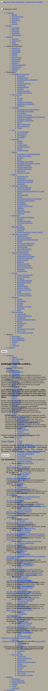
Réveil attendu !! (12, 467)
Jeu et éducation (23, 474)
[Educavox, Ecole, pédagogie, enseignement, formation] (22, 2)
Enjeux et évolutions (24, 458)
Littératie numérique (24, 512)
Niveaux (9, 677)
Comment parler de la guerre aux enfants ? (21, 489)
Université (15, 688)
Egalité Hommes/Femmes (26, 662)
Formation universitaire (25, 463)
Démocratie (21, 660)
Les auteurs (10, 690)
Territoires (15, 640)
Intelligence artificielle (25, 601)
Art (18, 439)
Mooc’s (19, 465)
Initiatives (20, 432)
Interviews (15, 361)
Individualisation (23, 430)
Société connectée (24, 636)
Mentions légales (9, 641)
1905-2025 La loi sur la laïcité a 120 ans (20, 627)
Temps (19, 567)
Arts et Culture (17, 437)
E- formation (21, 456)
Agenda (14, 366)
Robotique (21, 612)
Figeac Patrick (18, 372)
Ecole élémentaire (18, 683)
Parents (14, 413)
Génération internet (24, 625)
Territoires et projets (24, 638)
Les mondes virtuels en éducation (29, 541)
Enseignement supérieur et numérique (31, 459)
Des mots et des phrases (15, 500)
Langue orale (22, 487)
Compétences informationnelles (28, 497)
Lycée (14, 686)
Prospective (16, 558)
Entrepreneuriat (22, 519)
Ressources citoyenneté (26, 671)
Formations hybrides (24, 461)
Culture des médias (24, 498)
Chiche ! (9, 603)
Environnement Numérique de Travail (30, 534)
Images (19, 539)
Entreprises (21, 521)
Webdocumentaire (23, 554)
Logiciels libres (22, 603)
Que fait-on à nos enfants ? (16, 534)
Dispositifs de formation (25, 454)
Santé (19, 634)
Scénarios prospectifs (25, 565)
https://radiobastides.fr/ (35, 445)
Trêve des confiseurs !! (14, 616)
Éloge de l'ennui (12, 523)
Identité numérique (24, 508)
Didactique (16, 370)
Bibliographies (22, 578)
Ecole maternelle (18, 681)
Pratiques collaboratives (26, 543)
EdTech (14, 398)
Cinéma (20, 441)
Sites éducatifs (22, 590)
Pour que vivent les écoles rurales (18, 478)
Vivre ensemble (17, 655)
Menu (4, 351)
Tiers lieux (21, 651)
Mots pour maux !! (12, 512)
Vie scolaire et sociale (25, 675)
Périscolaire (16, 679)
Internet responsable (24, 510)
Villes (19, 653)
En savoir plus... (26, 473)
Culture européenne (24, 658)
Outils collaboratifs (23, 467)
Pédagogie (16, 374)
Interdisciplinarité (23, 433)
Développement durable (26, 599)
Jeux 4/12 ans (22, 476)
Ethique (20, 664)
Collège (14, 684)
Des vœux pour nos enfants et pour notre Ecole (23, 592)
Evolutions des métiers (25, 523)
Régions (20, 645)
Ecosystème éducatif (24, 623)
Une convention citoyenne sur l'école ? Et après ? (24, 569)
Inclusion (20, 668)
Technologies (22, 614)
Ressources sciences (25, 588)
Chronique (10, 370)
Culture (19, 443)
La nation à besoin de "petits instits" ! (19, 580)
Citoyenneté (21, 657)
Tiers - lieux (21, 673)
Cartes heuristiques (24, 530)
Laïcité (19, 670)
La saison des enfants (14, 545)
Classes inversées (23, 532)
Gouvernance (22, 666)
